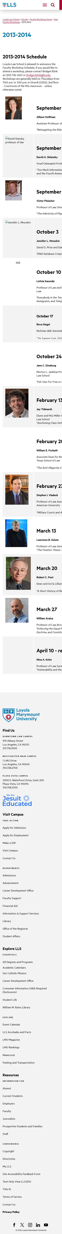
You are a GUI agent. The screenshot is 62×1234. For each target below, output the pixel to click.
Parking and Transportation (19, 1062)
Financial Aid (10, 906)
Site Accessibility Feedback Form (21, 1174)
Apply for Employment (16, 835)
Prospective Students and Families (22, 1126)
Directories (9, 1158)
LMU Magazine (11, 1039)
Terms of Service (12, 1196)
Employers (9, 1103)
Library (7, 921)
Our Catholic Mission (14, 973)
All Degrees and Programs (18, 962)
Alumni (7, 1088)
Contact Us (9, 858)
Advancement (11, 883)
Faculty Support (12, 898)
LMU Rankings (11, 1047)
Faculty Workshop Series (41, 19)
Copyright (8, 1151)
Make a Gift (9, 842)
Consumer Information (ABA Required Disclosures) (25, 990)
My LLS (7, 1166)
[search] (53, 5)
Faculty (24, 19)
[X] (22, 1225)
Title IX (7, 1189)
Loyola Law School (11, 19)
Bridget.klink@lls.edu (38, 75)
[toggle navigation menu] (45, 5)
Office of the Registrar (15, 928)
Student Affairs (11, 936)
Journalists (9, 1118)
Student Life (10, 999)
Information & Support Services (21, 913)
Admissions (9, 875)
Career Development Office (18, 890)
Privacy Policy (11, 1212)
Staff (5, 1134)
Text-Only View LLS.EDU (17, 1181)
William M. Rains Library (16, 1007)
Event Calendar (11, 1024)
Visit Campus (10, 850)
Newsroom (9, 1055)
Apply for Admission (14, 827)
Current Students (13, 1096)
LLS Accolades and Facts (17, 1032)
